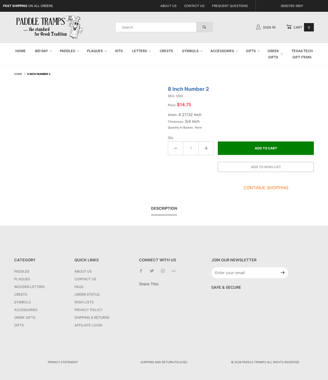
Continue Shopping (265, 187)
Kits (119, 51)
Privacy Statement (63, 362)
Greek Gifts (273, 54)
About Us (168, 6)
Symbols (190, 51)
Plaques (95, 51)
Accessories (222, 51)
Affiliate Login (88, 325)
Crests (166, 51)
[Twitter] (154, 273)
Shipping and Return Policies (163, 362)
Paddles (67, 51)
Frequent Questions (230, 6)
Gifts (251, 51)
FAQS (78, 287)
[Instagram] (165, 273)
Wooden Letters (29, 287)
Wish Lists (84, 302)
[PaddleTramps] (50, 27)
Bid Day (41, 51)
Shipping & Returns (91, 317)
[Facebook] (143, 273)
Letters (139, 51)
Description (164, 208)
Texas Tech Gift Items (302, 54)
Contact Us (194, 6)
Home (20, 51)
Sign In (269, 27)
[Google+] (176, 273)
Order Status (87, 294)
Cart (301, 27)
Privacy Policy (88, 310)
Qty (170, 138)
